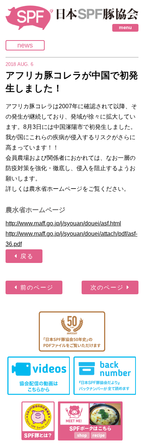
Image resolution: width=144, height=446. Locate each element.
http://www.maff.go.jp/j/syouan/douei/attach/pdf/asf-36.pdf (71, 239)
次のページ (107, 287)
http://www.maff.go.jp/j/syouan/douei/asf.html (63, 223)
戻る (27, 256)
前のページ (37, 287)
